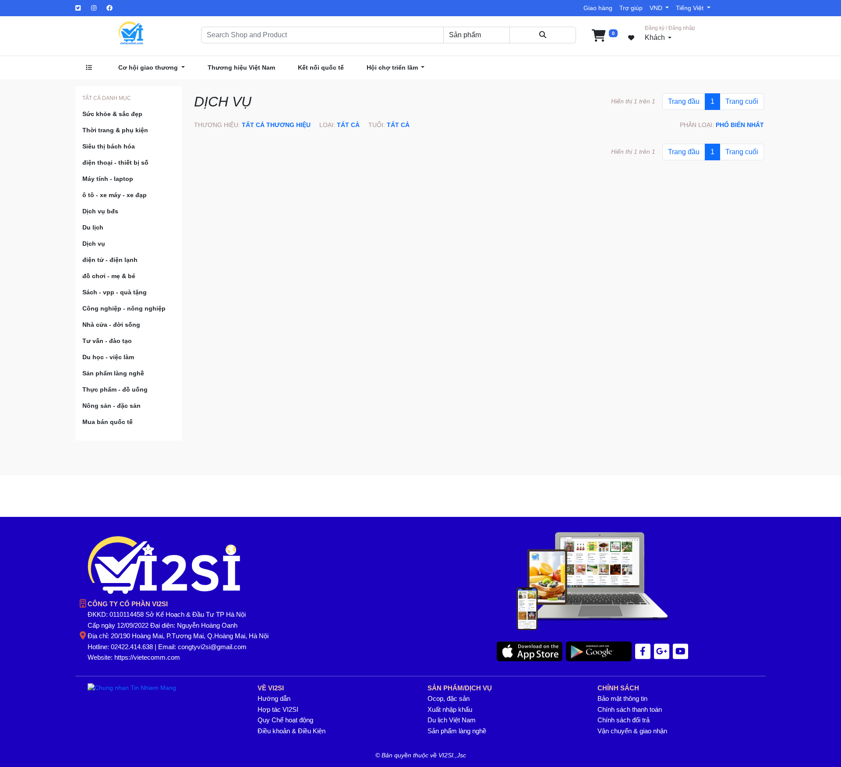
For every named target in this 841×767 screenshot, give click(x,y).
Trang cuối (741, 101)
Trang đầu (684, 101)
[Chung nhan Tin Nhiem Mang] (132, 687)
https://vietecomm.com (147, 657)
